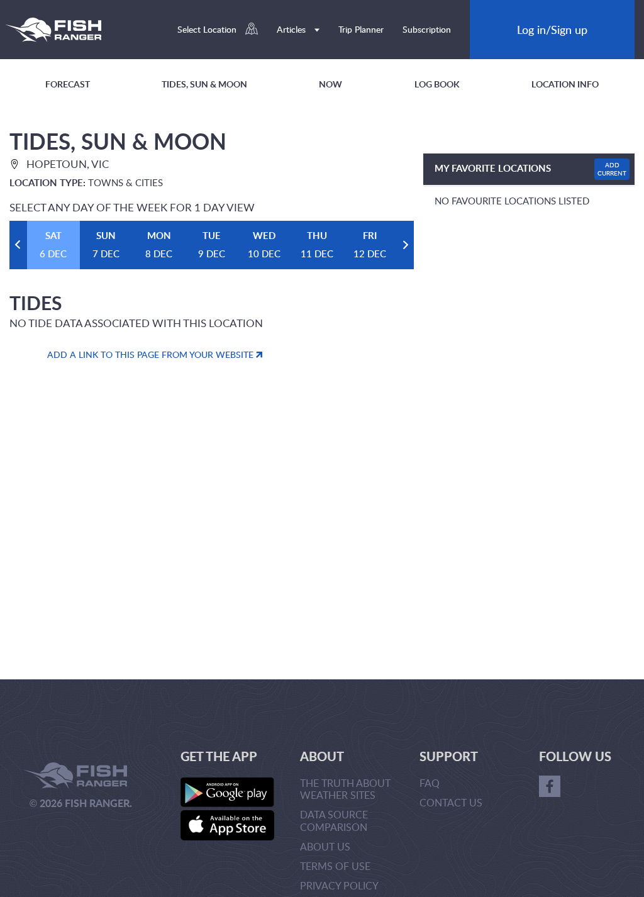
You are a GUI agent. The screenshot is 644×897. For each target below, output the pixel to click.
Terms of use (335, 866)
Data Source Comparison (334, 820)
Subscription (426, 29)
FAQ (429, 783)
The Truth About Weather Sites (345, 789)
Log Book (437, 84)
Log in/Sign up (552, 29)
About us (325, 847)
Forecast (67, 84)
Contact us (450, 803)
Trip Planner (361, 29)
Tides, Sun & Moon (204, 84)
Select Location (208, 29)
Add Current (611, 168)
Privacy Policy (339, 886)
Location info (565, 84)
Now (330, 84)
